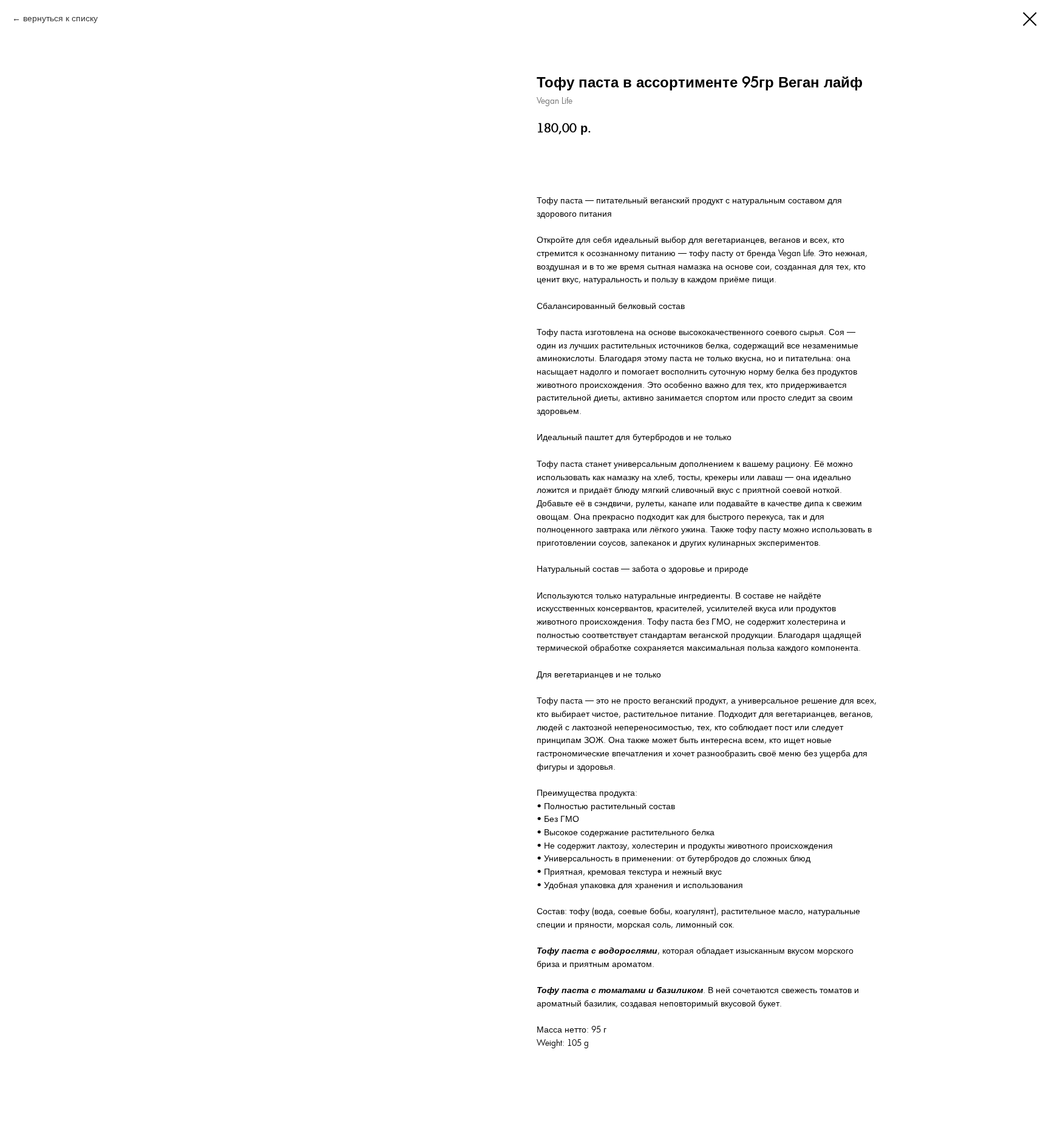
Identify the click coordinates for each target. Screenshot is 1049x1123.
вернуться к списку (60, 18)
